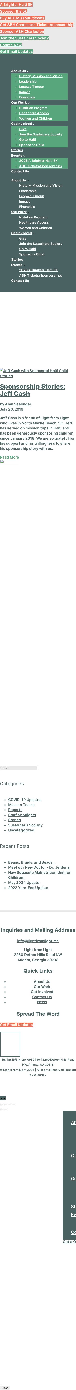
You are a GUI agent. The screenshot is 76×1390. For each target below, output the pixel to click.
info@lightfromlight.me (38, 941)
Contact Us (20, 171)
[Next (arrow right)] (5, 1109)
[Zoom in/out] (13, 1104)
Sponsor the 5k (13, 11)
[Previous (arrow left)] (1, 1109)
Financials (27, 97)
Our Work (19, 102)
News (42, 1002)
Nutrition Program (33, 108)
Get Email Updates (16, 51)
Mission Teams (21, 805)
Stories (17, 150)
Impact (24, 92)
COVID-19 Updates (25, 799)
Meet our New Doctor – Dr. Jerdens (39, 867)
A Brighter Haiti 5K (16, 4)
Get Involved (21, 124)
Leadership (28, 81)
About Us (18, 71)
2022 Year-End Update (28, 888)
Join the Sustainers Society (24, 38)
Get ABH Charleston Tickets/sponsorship (36, 25)
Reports (15, 810)
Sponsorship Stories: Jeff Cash (32, 389)
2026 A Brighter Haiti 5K (38, 161)
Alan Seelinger (18, 404)
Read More (9, 457)
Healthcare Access (34, 113)
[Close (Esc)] (1, 1104)
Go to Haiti (27, 139)
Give (22, 129)
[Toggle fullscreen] (9, 1104)
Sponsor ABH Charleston (22, 31)
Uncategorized (21, 830)
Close (5, 1387)
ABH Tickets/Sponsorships (40, 166)
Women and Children (35, 118)
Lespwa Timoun (31, 87)
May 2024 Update (24, 882)
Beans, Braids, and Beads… (32, 862)
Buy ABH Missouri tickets (22, 18)
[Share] (5, 1104)
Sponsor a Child (31, 145)
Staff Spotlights (22, 815)
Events (16, 155)
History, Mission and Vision (41, 76)
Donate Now (11, 45)
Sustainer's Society (25, 825)
